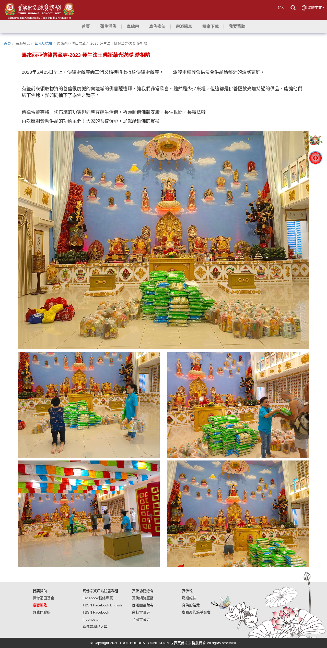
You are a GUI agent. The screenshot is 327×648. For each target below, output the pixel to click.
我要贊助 (40, 591)
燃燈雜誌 (189, 598)
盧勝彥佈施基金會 (196, 612)
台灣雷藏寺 (141, 619)
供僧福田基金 (43, 598)
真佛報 (187, 591)
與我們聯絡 (42, 612)
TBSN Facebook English (102, 605)
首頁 (7, 43)
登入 (281, 7)
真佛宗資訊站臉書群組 (100, 591)
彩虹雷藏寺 (141, 612)
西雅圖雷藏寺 (143, 605)
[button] (108, 26)
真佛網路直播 (143, 598)
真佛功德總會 (143, 591)
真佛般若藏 (191, 605)
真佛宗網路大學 (95, 627)
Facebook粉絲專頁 (98, 598)
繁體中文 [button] (315, 7)
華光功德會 (43, 43)
